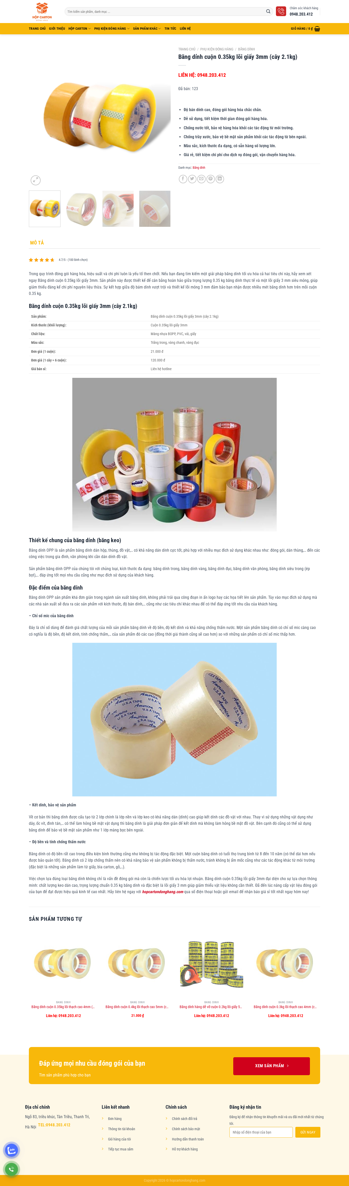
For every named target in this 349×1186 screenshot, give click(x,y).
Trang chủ (186, 49)
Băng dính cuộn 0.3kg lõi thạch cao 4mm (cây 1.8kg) (286, 1007)
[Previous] (38, 115)
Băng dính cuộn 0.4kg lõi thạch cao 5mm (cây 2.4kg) (137, 1007)
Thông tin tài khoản (121, 1129)
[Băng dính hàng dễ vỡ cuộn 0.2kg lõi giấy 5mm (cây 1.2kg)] (211, 963)
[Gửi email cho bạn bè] (201, 179)
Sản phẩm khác (145, 28)
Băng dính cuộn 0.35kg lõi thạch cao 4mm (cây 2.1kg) (63, 1007)
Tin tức (170, 28)
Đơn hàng (115, 1119)
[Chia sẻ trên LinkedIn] (220, 179)
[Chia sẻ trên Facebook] (183, 179)
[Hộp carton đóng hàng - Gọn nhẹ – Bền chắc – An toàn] (43, 11)
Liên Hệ (185, 28)
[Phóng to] (36, 180)
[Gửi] (268, 11)
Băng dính (246, 49)
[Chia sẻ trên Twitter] (192, 179)
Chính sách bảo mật (186, 1129)
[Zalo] (11, 1150)
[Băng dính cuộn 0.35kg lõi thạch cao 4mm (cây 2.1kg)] (63, 963)
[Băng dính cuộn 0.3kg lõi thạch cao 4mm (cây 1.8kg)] (285, 963)
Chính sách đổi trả (184, 1119)
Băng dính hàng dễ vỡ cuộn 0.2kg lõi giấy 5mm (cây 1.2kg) (211, 1007)
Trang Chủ (37, 28)
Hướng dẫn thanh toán (188, 1139)
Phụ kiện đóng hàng (110, 28)
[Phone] (11, 1169)
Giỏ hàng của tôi (119, 1139)
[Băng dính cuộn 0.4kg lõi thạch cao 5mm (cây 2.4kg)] (137, 963)
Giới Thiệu (57, 28)
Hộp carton (77, 28)
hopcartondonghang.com (162, 891)
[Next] (161, 115)
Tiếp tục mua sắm (120, 1149)
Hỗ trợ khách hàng (185, 1149)
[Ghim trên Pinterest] (210, 179)
